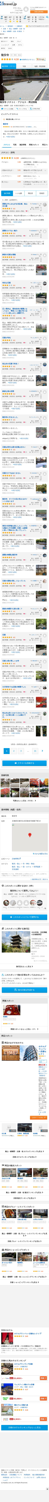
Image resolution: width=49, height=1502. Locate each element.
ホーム (2, 26)
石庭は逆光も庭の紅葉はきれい (14, 447)
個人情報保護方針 (38, 1475)
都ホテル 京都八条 (21, 1405)
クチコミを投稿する (25, 763)
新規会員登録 (38, 12)
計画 (36, 109)
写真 (24, 66)
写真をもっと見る (23, 801)
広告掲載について (16, 1475)
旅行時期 (7, 193)
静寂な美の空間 (8, 391)
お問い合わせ (41, 1477)
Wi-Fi (17, 18)
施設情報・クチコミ (9, 66)
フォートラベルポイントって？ (38, 26)
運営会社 (4, 1475)
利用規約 (27, 1475)
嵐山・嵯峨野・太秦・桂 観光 (12, 31)
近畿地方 (19, 26)
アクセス (41, 59)
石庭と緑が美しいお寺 (10, 661)
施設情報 (23, 145)
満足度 (30, 193)
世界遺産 (37, 867)
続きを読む (11, 137)
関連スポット (34, 145)
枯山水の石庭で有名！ (10, 364)
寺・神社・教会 (28, 864)
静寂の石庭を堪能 (9, 254)
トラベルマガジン (41, 18)
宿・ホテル (27, 867)
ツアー (14, 19)
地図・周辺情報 (39, 66)
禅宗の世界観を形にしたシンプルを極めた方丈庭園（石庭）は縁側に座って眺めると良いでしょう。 (14, 528)
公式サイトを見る (38, 1117)
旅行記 (20, 19)
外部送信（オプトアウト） (12, 1477)
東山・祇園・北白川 (26, 1387)
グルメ (19, 41)
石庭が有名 (6, 338)
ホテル (10, 18)
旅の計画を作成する (25, 990)
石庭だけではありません (11, 473)
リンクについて (29, 1477)
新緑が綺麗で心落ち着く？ (12, 609)
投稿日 (41, 193)
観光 (12, 41)
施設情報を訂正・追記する (40, 879)
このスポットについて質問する (25, 917)
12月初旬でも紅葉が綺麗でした (14, 687)
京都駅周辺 (23, 1366)
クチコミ (8, 109)
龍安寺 (5, 124)
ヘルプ (5, 1480)
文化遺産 (15, 869)
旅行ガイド (6, 19)
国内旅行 (11, 26)
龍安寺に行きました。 (10, 417)
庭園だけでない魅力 (9, 231)
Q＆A (10, 48)
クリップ (22, 109)
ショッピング (5, 45)
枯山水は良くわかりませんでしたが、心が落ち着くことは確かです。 (14, 715)
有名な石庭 (6, 283)
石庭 (4, 635)
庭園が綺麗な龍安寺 (9, 555)
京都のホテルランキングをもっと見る (24, 1427)
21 (35, 751)
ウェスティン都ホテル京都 (24, 1384)
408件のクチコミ (28, 59)
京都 (4, 29)
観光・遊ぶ (16, 864)
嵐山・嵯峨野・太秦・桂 (17, 29)
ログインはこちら (16, 12)
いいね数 (18, 193)
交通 (13, 45)
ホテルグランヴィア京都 (23, 1364)
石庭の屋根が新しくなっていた (14, 581)
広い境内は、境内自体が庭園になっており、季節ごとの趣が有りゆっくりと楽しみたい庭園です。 (14, 311)
